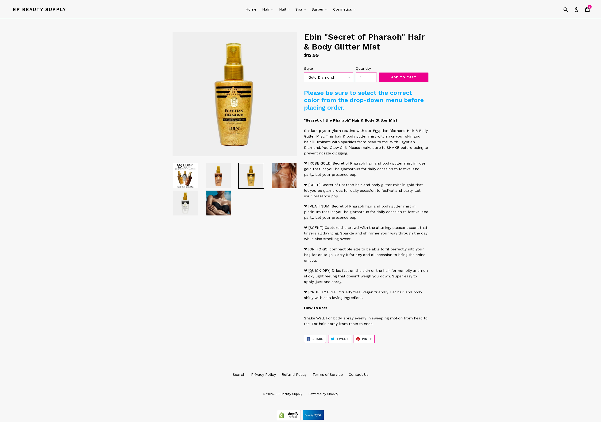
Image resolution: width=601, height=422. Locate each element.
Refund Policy (294, 374)
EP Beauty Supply (39, 9)
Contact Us (359, 374)
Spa (301, 9)
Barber (321, 9)
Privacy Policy (263, 374)
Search (239, 374)
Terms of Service (327, 374)
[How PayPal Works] (313, 419)
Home (251, 9)
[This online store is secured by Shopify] (289, 419)
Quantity (363, 68)
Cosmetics (345, 9)
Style (308, 68)
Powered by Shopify (323, 394)
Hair (269, 9)
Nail (285, 9)
